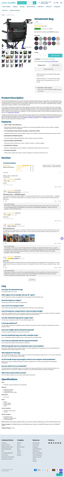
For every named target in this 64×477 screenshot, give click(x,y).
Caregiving (35, 447)
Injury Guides (36, 445)
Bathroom (41, 6)
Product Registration (6, 449)
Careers (19, 453)
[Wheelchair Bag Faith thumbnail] (12, 61)
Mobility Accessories (48, 117)
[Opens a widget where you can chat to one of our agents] (59, 474)
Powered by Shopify (5, 470)
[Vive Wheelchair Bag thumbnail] (8, 52)
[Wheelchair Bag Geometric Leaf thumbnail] (8, 61)
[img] (11, 179)
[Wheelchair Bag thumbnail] (3, 52)
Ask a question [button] (56, 166)
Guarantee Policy (6, 445)
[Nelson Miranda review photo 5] (32, 238)
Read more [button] (6, 199)
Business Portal (20, 447)
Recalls (34, 459)
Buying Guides (36, 443)
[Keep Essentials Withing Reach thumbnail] (21, 52)
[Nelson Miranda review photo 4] (24, 238)
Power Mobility (6, 6)
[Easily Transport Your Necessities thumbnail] (8, 57)
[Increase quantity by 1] (45, 55)
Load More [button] (32, 279)
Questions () (14, 176)
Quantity (36, 52)
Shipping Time (42, 65)
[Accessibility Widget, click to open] (62, 238)
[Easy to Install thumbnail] (25, 52)
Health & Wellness (37, 449)
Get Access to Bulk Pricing (51, 61)
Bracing (22, 6)
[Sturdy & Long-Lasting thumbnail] (17, 52)
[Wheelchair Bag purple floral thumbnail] (17, 57)
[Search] (34, 2)
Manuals (35, 461)
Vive (37, 22)
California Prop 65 (37, 457)
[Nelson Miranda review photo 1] (5, 238)
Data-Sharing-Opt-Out (7, 459)
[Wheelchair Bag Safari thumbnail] (30, 57)
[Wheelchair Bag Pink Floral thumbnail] (3, 61)
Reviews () (6, 176)
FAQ (3, 451)
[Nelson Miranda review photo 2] (9, 238)
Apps (18, 449)
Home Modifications (37, 455)
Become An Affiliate (37, 453)
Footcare (5, 10)
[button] (37, 26)
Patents (19, 451)
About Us (19, 443)
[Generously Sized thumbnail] (30, 52)
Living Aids (57, 6)
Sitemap (19, 455)
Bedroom (49, 6)
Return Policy (55, 65)
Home (3, 15)
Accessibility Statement (7, 453)
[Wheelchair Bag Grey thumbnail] (21, 57)
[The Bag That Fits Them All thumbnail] (12, 52)
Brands (18, 445)
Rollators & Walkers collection (30, 117)
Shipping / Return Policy (7, 447)
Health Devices (31, 6)
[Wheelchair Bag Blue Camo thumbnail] (17, 61)
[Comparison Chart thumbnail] (3, 57)
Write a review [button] (47, 166)
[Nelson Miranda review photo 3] (15, 238)
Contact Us (4, 443)
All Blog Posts (36, 451)
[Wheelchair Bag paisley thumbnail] (25, 57)
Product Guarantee (48, 69)
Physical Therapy (15, 10)
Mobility (15, 6)
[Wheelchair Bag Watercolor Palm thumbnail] (12, 57)
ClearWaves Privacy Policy (8, 457)
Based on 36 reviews (8, 167)
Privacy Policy (5, 455)
